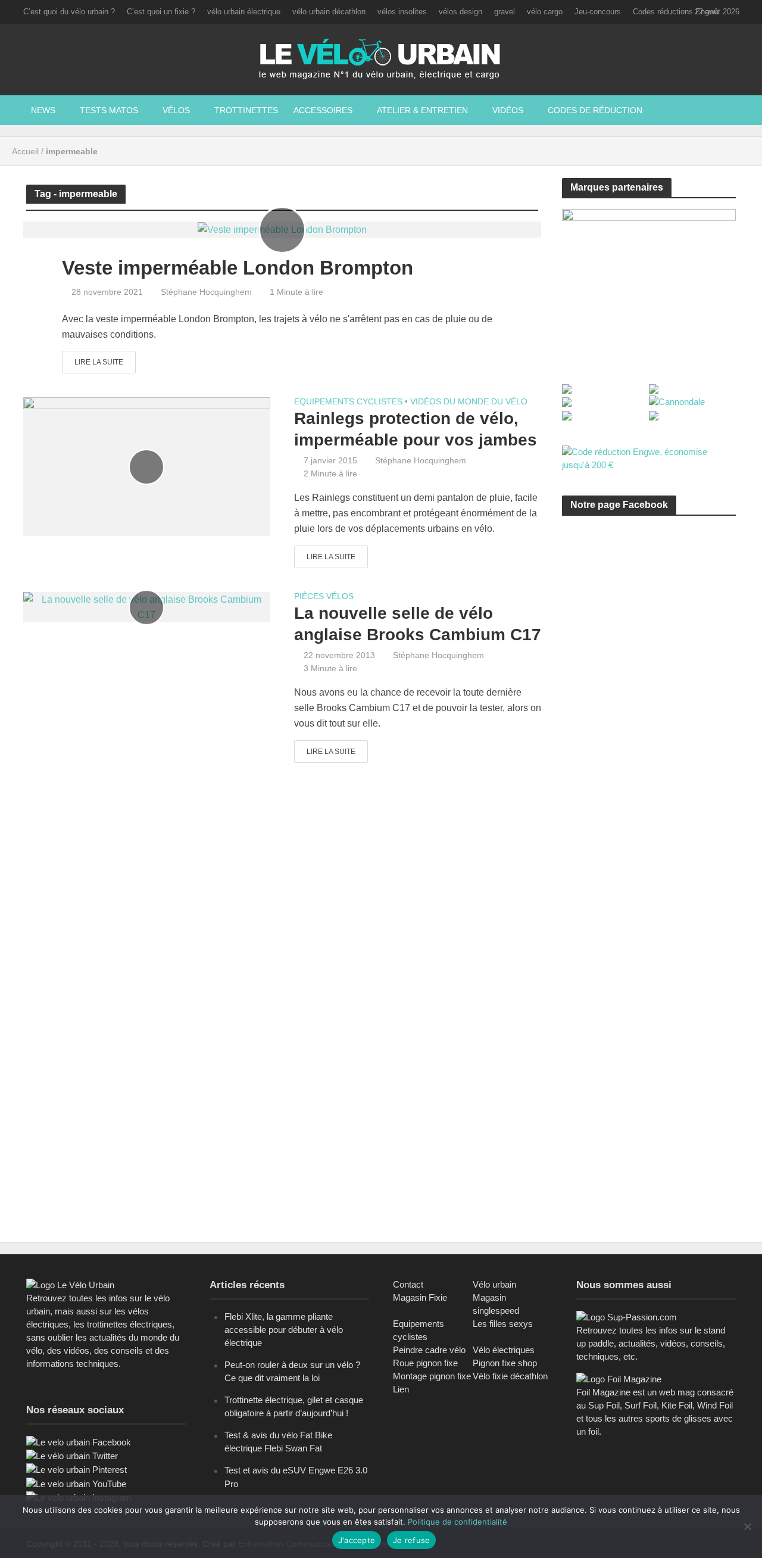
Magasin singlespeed (496, 1304)
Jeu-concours (597, 11)
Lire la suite (98, 362)
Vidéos (507, 110)
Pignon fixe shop (505, 1363)
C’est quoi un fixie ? (161, 11)
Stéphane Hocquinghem (206, 292)
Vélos (176, 110)
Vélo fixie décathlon (510, 1376)
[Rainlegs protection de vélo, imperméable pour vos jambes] (146, 466)
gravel (504, 11)
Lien (401, 1389)
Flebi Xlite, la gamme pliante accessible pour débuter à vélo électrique (283, 1329)
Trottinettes (246, 110)
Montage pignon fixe (432, 1376)
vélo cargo (545, 11)
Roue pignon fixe (425, 1363)
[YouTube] (76, 1483)
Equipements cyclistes (348, 401)
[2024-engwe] (649, 283)
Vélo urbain (494, 1284)
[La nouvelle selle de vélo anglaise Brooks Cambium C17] (146, 607)
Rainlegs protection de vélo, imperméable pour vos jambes (415, 429)
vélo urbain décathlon (329, 11)
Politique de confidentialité (457, 1521)
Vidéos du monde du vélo (468, 401)
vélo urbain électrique (243, 11)
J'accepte (356, 1540)
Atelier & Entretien (422, 110)
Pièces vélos (324, 596)
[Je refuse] (747, 1526)
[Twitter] (72, 1455)
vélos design (460, 11)
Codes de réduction (595, 110)
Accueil (25, 151)
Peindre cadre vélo (429, 1350)
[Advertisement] (651, 637)
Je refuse (411, 1540)
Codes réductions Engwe (676, 11)
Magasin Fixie (420, 1297)
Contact (408, 1284)
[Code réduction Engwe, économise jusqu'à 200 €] (649, 458)
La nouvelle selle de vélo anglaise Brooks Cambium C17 (417, 624)
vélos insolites (402, 11)
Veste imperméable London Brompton (237, 268)
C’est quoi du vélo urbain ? (69, 11)
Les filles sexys (503, 1324)
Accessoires (322, 110)
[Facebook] (78, 1442)
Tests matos (109, 110)
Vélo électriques (504, 1350)
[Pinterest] (76, 1469)
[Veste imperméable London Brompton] (282, 229)
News (43, 110)
